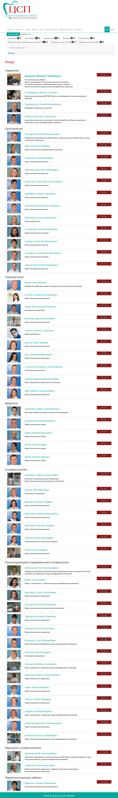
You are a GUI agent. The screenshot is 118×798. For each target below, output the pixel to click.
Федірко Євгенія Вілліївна (38, 711)
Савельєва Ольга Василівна (40, 765)
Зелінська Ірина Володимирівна (41, 169)
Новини (34, 29)
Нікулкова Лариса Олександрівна (42, 674)
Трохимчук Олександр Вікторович (43, 253)
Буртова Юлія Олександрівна (41, 753)
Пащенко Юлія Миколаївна (39, 537)
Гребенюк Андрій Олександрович (42, 408)
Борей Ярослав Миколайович (40, 306)
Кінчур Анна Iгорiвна (36, 444)
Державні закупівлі (66, 29)
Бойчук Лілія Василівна (37, 489)
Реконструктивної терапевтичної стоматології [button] (26, 42)
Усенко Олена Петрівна (38, 699)
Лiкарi (27, 29)
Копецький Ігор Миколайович (40, 640)
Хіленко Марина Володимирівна (42, 378)
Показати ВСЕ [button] (13, 34)
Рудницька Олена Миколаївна (40, 217)
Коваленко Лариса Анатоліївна (41, 475)
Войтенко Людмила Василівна (41, 513)
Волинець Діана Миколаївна (40, 318)
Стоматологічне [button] (85, 38)
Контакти (78, 29)
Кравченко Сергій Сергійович (40, 193)
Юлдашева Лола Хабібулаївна (41, 735)
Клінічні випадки (51, 29)
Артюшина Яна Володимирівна (42, 567)
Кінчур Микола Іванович (37, 456)
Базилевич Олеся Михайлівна (40, 592)
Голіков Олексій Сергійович (39, 330)
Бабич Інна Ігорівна (35, 579)
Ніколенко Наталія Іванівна (39, 525)
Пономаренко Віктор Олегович (41, 92)
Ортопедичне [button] (30, 38)
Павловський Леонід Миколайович (43, 104)
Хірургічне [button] (67, 38)
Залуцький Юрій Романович (39, 628)
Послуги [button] (18, 29)
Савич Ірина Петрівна (37, 687)
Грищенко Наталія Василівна (40, 604)
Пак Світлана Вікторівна (38, 354)
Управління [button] (13, 38)
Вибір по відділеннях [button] (17, 47)
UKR (107, 29)
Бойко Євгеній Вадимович (38, 432)
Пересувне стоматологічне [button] (62, 42)
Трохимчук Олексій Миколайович (42, 134)
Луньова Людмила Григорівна (41, 664)
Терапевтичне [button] (50, 38)
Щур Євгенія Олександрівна (40, 390)
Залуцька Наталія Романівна (40, 616)
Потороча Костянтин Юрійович (42, 205)
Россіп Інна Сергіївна (36, 549)
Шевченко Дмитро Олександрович (43, 723)
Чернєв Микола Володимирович (42, 264)
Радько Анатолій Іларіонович (40, 116)
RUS (112, 29)
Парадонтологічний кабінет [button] (90, 42)
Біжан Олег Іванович (36, 282)
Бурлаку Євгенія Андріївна (39, 501)
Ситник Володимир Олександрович (44, 366)
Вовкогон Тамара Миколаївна (40, 783)
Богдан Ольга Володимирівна (41, 294)
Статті (41, 29)
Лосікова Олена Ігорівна (38, 652)
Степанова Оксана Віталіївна (41, 229)
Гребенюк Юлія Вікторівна (39, 157)
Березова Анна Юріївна (37, 146)
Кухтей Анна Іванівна (36, 342)
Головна (10, 29)
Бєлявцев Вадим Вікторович (40, 420)
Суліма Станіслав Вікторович (41, 241)
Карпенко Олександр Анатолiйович (44, 181)
